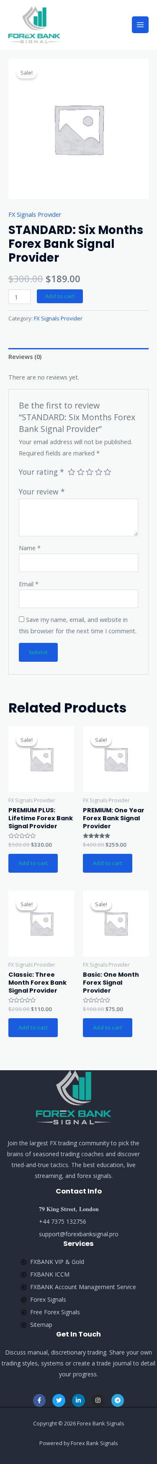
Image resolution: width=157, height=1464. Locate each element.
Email (29, 584)
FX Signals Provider (35, 214)
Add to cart (60, 296)
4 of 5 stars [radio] (99, 472)
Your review (42, 491)
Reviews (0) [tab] (24, 356)
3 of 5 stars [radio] (89, 472)
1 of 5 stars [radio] (71, 472)
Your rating (41, 472)
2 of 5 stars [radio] (81, 472)
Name (30, 547)
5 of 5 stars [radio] (107, 472)
